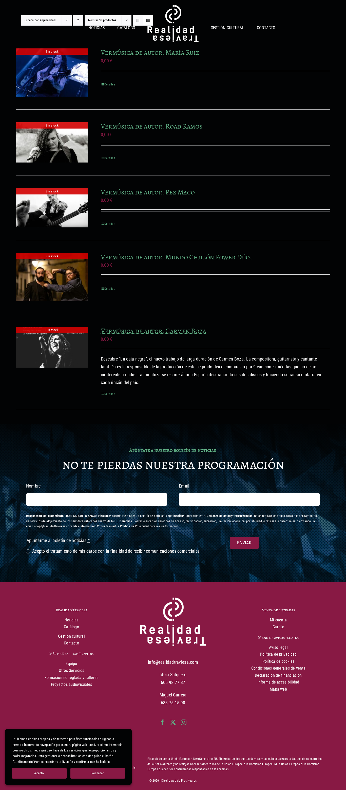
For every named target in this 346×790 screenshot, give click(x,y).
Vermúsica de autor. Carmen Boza (153, 331)
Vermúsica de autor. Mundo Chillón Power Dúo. (176, 257)
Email (184, 486)
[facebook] (162, 722)
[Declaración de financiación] (236, 764)
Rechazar (97, 773)
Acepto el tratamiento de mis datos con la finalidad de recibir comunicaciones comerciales (116, 551)
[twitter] (173, 722)
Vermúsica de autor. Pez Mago (148, 192)
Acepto (39, 773)
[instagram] (183, 722)
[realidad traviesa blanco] (173, 7)
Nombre (33, 486)
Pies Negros (189, 780)
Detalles (109, 84)
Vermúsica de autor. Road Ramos (151, 126)
